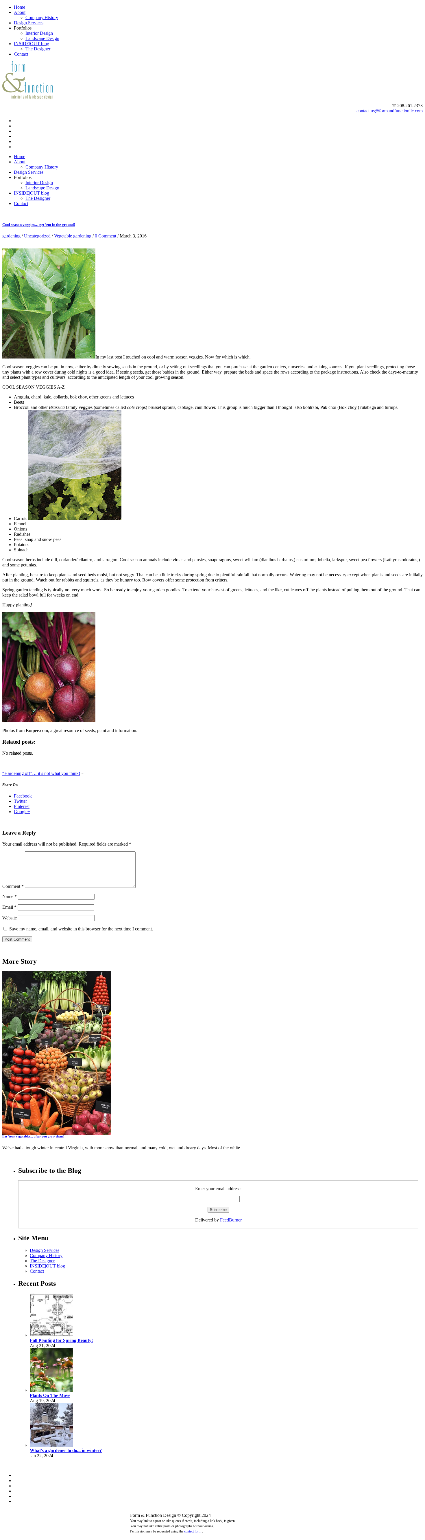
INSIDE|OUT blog (31, 43)
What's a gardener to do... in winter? (66, 1450)
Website (9, 917)
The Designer (37, 48)
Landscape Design (42, 38)
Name (9, 896)
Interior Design (39, 33)
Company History (41, 17)
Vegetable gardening (72, 235)
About (19, 12)
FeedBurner (231, 1219)
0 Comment (105, 235)
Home (19, 7)
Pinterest (21, 806)
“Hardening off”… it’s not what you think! (41, 773)
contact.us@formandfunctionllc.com (389, 110)
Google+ (22, 811)
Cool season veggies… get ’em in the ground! (38, 224)
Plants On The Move (50, 1395)
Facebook (23, 795)
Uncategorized (37, 235)
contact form (193, 1531)
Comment (13, 886)
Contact (21, 54)
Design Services (28, 22)
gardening (11, 235)
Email (9, 907)
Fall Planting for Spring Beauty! (61, 1340)
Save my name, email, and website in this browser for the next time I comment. (81, 928)
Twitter (20, 801)
